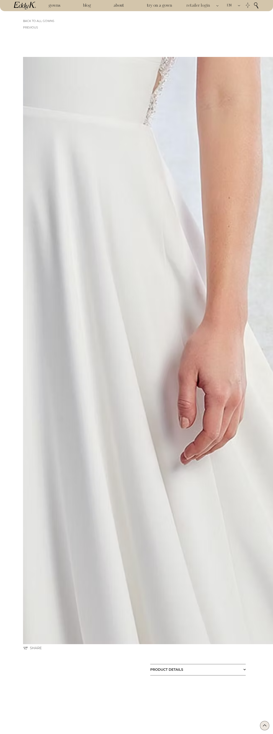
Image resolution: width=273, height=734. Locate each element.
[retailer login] (217, 5)
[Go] (264, 725)
